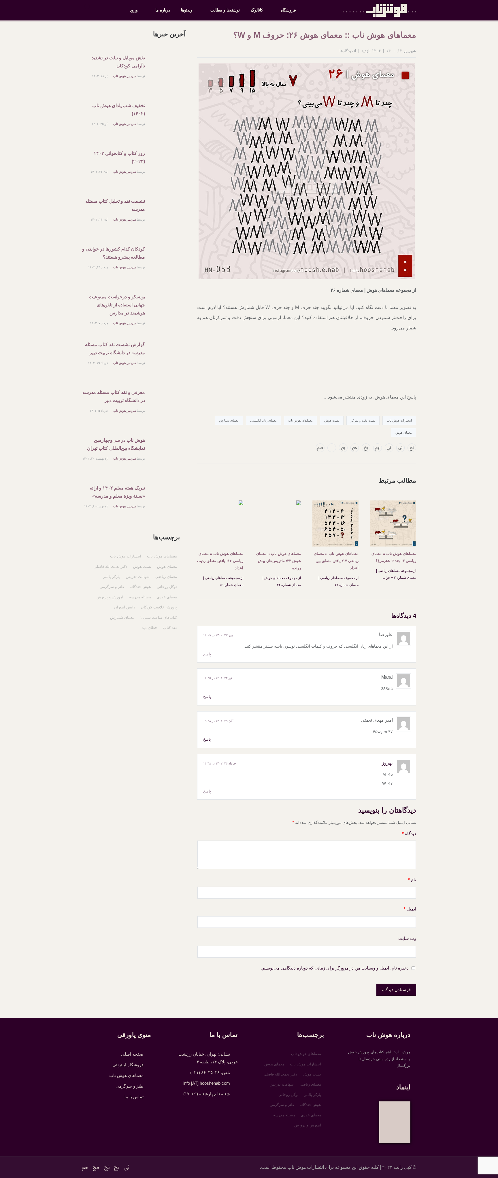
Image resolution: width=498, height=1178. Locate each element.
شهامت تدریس (138, 576)
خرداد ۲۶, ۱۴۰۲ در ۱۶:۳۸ (219, 763)
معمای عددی (167, 597)
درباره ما (162, 10)
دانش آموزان (124, 607)
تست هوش (331, 420)
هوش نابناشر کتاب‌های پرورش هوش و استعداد (379, 10)
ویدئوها (187, 10)
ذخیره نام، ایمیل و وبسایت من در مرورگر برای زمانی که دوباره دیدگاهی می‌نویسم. (335, 967)
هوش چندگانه (140, 587)
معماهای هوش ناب (300, 420)
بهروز (387, 763)
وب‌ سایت (407, 938)
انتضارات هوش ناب (399, 420)
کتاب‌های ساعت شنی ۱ (158, 617)
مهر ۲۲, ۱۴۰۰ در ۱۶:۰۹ (218, 635)
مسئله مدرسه (140, 597)
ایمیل (410, 908)
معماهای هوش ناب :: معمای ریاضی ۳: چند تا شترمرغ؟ (393, 557)
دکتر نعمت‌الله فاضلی (110, 566)
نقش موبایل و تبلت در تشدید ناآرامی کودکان (118, 61)
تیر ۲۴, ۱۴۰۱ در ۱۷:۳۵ (217, 678)
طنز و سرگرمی (112, 587)
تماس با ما (134, 1096)
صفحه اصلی (132, 1054)
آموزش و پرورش (110, 597)
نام (412, 879)
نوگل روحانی (167, 587)
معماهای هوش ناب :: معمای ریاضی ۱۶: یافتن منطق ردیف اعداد (220, 560)
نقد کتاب (170, 627)
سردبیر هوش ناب (124, 76)
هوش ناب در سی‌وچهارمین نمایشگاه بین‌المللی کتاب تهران (116, 444)
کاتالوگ (257, 10)
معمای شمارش (229, 420)
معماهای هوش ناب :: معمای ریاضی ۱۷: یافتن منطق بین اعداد (336, 560)
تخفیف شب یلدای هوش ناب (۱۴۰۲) (118, 109)
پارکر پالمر (111, 576)
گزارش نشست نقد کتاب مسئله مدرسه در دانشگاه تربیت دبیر (115, 348)
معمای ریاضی (166, 576)
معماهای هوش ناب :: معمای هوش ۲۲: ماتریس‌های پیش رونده (278, 560)
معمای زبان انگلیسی (263, 420)
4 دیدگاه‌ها (347, 50)
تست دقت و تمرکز (363, 420)
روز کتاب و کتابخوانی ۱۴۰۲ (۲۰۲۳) (119, 157)
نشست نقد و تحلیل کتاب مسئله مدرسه (115, 205)
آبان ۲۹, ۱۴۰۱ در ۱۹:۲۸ (218, 720)
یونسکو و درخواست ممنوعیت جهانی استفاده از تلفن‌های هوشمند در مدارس (117, 304)
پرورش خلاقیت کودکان (159, 607)
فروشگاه (288, 10)
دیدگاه (409, 833)
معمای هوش (403, 432)
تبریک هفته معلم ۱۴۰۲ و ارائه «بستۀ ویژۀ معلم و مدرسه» (117, 491)
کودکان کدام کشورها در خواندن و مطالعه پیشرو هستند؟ (113, 252)
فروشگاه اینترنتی (128, 1064)
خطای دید (149, 627)
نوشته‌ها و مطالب (225, 10)
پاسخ (207, 654)
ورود (134, 10)
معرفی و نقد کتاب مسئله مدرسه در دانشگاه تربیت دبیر (113, 396)
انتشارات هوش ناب (125, 556)
